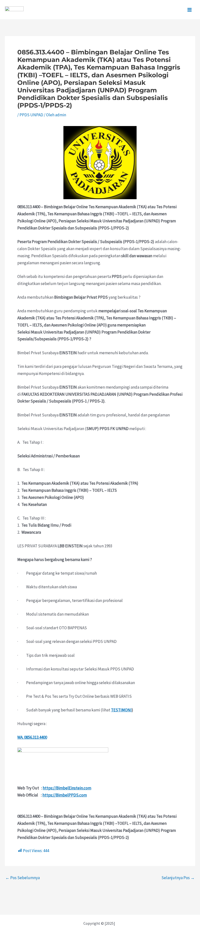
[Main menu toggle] (189, 9)
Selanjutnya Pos (178, 878)
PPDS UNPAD (31, 115)
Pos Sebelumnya (22, 878)
